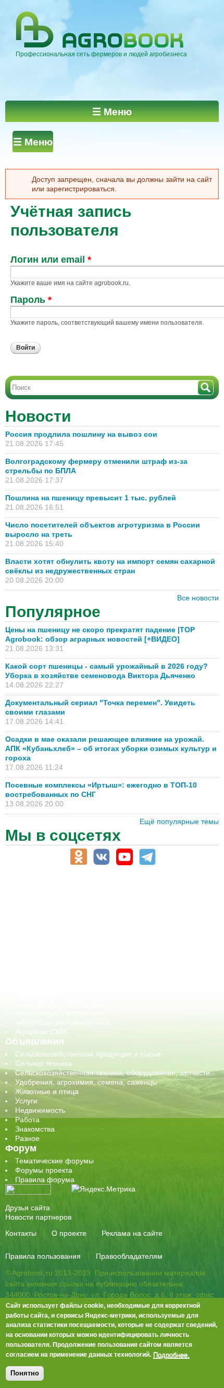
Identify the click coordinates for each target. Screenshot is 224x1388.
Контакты (20, 1233)
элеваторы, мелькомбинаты (62, 1022)
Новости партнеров (38, 1217)
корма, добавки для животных (66, 928)
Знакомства (35, 1129)
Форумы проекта (43, 1170)
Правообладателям (129, 1256)
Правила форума (44, 1179)
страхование (36, 994)
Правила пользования (43, 1256)
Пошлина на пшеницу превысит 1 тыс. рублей (94, 498)
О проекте (69, 1233)
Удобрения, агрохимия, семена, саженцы (86, 1082)
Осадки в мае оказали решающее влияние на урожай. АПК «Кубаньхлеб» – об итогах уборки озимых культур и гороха (111, 748)
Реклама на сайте (132, 1233)
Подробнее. (171, 1354)
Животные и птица (47, 1091)
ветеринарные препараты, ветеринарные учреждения (108, 909)
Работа (27, 1119)
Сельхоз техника (43, 1063)
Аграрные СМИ (41, 1031)
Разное (27, 1138)
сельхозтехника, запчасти (59, 966)
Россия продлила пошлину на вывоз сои (81, 434)
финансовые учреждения (58, 1013)
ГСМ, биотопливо (44, 919)
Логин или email (50, 259)
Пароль (31, 299)
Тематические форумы (54, 1161)
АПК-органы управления (57, 900)
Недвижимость (40, 1110)
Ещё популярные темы (179, 821)
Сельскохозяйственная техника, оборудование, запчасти (112, 1072)
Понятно (24, 1373)
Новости (38, 416)
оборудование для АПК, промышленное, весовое (99, 937)
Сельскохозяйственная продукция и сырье (88, 1054)
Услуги (26, 1101)
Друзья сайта (27, 1207)
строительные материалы (59, 1003)
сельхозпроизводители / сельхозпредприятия (93, 956)
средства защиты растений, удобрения (82, 984)
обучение (31, 947)
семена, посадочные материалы (71, 975)
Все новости (198, 598)
